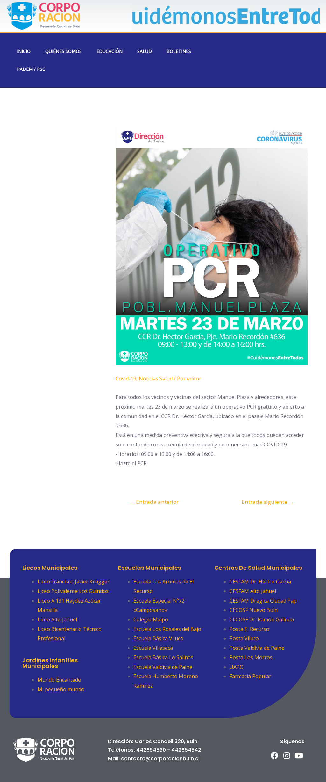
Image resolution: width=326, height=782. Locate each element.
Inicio (24, 51)
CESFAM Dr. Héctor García (260, 581)
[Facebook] (274, 755)
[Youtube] (299, 755)
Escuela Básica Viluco (158, 638)
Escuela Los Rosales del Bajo (167, 629)
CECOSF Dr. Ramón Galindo (262, 619)
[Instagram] (286, 755)
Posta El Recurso (249, 629)
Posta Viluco (244, 638)
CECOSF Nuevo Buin (254, 609)
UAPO (237, 666)
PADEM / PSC (31, 69)
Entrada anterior (154, 501)
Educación (109, 51)
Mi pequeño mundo (61, 689)
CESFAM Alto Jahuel (253, 591)
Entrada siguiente (268, 501)
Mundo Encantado (59, 679)
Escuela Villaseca (153, 647)
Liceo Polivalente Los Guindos (73, 591)
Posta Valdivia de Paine (257, 647)
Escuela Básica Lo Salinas (163, 657)
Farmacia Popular (250, 676)
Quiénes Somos (63, 51)
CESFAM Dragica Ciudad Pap (263, 600)
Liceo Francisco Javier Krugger (74, 581)
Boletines (179, 51)
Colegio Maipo (150, 619)
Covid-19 (126, 378)
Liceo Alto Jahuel (57, 619)
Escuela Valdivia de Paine (162, 666)
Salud (144, 51)
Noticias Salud (156, 378)
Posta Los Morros (251, 657)
